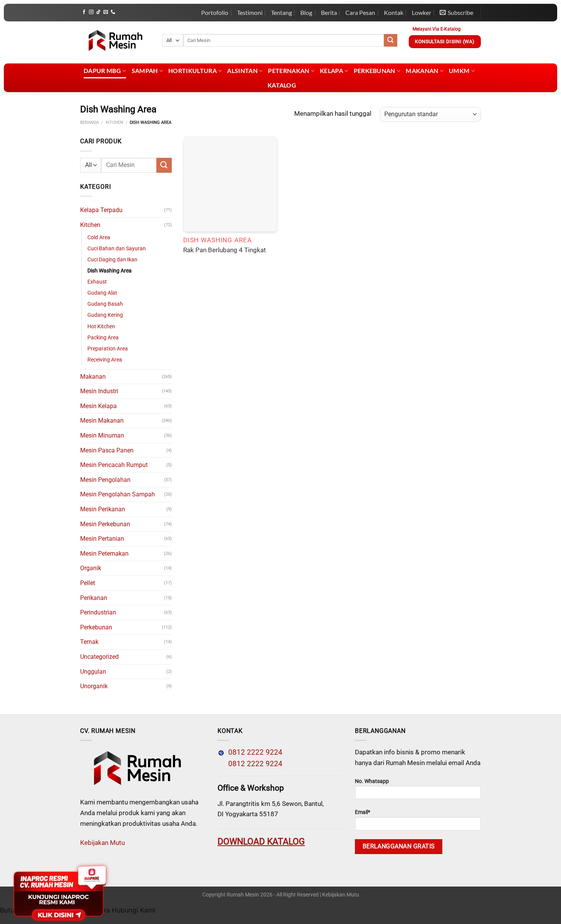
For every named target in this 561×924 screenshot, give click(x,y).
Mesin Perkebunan (105, 524)
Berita (329, 12)
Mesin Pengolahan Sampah (117, 494)
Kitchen (114, 122)
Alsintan (242, 70)
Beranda (89, 122)
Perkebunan (374, 70)
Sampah (145, 70)
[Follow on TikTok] (98, 12)
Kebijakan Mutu (102, 842)
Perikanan (93, 597)
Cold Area (98, 237)
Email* (362, 812)
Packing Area (103, 337)
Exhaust (97, 282)
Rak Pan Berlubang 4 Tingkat (224, 250)
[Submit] (390, 40)
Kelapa (331, 70)
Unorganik (94, 686)
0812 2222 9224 (253, 752)
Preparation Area (107, 348)
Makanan (422, 70)
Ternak (89, 641)
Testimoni (250, 12)
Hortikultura (192, 70)
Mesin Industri (99, 391)
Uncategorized (99, 656)
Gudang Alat (102, 293)
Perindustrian (98, 612)
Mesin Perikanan (102, 509)
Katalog (282, 85)
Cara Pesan (360, 12)
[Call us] (113, 12)
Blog (306, 12)
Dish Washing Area (109, 270)
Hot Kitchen (101, 326)
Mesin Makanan (102, 420)
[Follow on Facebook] (84, 12)
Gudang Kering (105, 315)
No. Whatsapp (372, 781)
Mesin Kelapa (98, 406)
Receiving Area (104, 360)
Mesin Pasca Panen (107, 450)
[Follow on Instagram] (91, 12)
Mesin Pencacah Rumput (114, 464)
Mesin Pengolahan (105, 479)
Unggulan (93, 671)
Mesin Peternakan (104, 553)
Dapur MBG (102, 70)
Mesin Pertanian (102, 538)
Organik (90, 568)
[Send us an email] (105, 12)
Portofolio (214, 12)
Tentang (281, 12)
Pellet (87, 583)
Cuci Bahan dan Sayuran (116, 248)
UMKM (459, 70)
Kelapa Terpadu (101, 210)
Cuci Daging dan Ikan (112, 259)
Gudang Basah (105, 304)
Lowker (421, 12)
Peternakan (288, 70)
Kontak (393, 12)
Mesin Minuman (102, 435)
